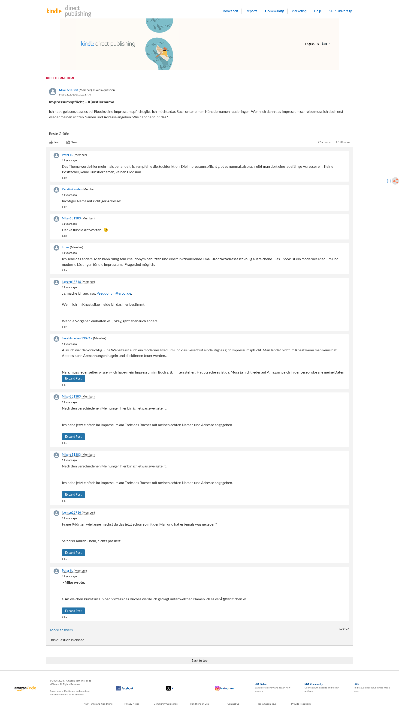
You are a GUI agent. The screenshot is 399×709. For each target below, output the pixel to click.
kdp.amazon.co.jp (267, 704)
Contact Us (233, 704)
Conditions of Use (199, 704)
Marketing (298, 11)
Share (74, 142)
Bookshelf (230, 11)
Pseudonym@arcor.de (114, 293)
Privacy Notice (131, 704)
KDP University (340, 11)
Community (274, 11)
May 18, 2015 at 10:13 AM (75, 94)
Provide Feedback (301, 704)
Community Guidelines (166, 704)
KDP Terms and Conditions (98, 704)
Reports (251, 11)
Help (317, 11)
